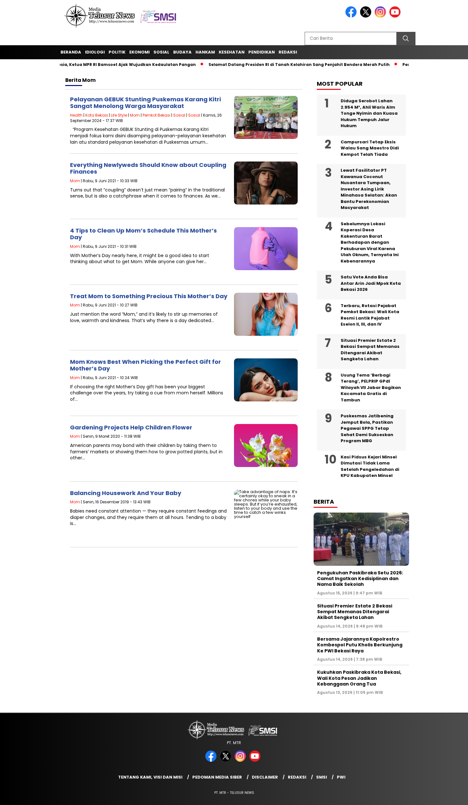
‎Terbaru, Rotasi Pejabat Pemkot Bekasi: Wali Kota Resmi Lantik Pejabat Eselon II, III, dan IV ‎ (370, 315)
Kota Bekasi (96, 115)
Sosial (161, 52)
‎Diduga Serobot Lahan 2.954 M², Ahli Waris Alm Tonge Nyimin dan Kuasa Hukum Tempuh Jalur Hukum (369, 113)
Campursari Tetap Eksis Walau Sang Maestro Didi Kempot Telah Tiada (370, 148)
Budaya (182, 52)
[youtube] (396, 16)
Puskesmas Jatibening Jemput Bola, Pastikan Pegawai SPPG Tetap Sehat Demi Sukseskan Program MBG (367, 428)
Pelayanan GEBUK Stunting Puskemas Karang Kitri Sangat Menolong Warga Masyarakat (145, 102)
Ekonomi (139, 52)
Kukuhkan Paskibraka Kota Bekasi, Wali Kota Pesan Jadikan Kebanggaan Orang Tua (359, 678)
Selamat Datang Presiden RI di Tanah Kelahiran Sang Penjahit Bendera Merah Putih (282, 64)
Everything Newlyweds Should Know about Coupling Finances (148, 168)
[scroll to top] (448, 795)
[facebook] (352, 16)
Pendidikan (261, 52)
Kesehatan (232, 52)
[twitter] (366, 16)
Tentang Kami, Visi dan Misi (150, 777)
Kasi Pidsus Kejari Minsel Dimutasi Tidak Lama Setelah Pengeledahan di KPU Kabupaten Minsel (370, 466)
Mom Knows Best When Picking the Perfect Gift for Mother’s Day (145, 365)
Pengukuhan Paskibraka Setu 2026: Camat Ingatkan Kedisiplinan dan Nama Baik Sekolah (360, 578)
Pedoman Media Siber (217, 777)
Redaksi (297, 777)
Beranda (70, 52)
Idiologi (95, 52)
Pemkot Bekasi (156, 115)
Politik (117, 52)
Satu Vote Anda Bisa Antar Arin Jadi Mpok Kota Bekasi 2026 (371, 283)
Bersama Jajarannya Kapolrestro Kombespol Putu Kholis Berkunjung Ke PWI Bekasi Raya (359, 645)
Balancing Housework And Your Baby (125, 493)
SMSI (321, 777)
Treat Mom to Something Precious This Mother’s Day (148, 296)
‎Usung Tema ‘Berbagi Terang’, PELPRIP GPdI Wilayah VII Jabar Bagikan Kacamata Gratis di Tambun (371, 387)
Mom (135, 115)
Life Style (119, 115)
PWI (341, 777)
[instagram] (381, 16)
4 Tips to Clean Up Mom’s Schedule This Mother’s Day (143, 233)
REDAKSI (288, 52)
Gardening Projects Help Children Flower (131, 427)
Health (76, 115)
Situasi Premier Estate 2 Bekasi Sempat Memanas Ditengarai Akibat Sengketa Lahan (370, 349)
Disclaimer (265, 777)
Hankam (205, 52)
